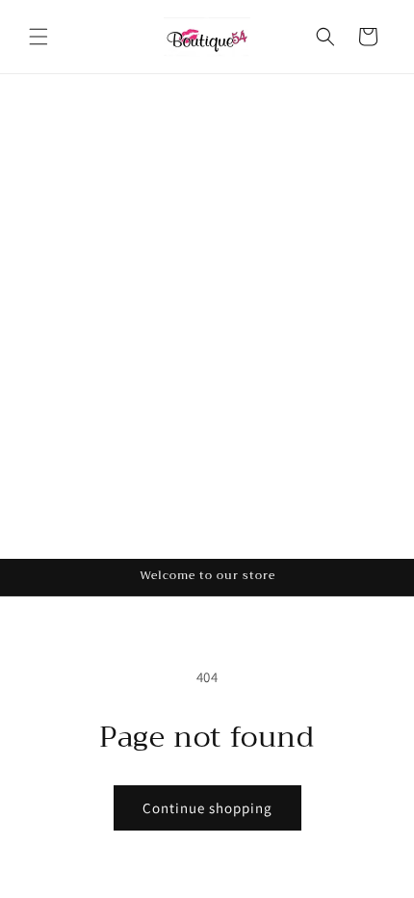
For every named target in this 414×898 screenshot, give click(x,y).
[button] (38, 36)
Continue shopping (207, 808)
